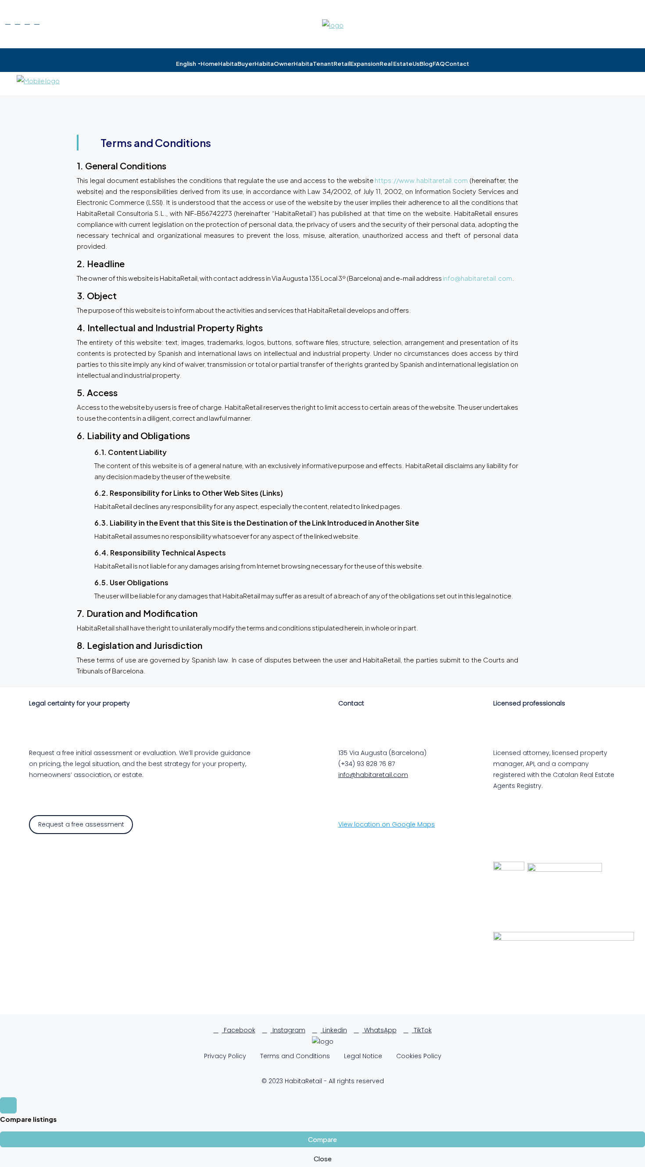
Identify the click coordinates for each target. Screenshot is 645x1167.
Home (209, 63)
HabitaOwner (274, 63)
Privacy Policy (225, 1056)
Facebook (238, 1030)
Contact (457, 63)
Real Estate (396, 63)
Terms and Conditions (295, 1056)
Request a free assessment (81, 824)
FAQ (439, 63)
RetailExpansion (356, 63)
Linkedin (334, 1030)
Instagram (288, 1030)
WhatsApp (379, 1030)
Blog (426, 63)
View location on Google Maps (386, 824)
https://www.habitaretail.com (421, 180)
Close (323, 1158)
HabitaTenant (313, 63)
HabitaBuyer (236, 63)
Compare (322, 1139)
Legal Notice (363, 1056)
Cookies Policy (418, 1056)
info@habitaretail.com (477, 278)
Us (415, 63)
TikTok (422, 1030)
